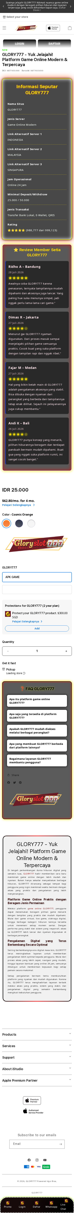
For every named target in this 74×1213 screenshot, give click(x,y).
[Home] (26, 28)
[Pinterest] (21, 783)
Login (22, 1206)
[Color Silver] (31, 523)
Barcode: (26, 70)
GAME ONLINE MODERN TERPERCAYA (30, 589)
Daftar (36, 1206)
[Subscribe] (60, 1144)
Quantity (8, 642)
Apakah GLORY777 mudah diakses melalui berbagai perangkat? (32, 730)
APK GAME (12, 577)
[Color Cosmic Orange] (6, 523)
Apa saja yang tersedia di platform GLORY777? (33, 715)
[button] (4, 28)
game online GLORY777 (41, 908)
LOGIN (19, 43)
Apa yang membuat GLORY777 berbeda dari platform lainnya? (36, 745)
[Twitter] (15, 783)
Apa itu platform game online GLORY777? (29, 700)
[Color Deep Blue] (19, 523)
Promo (8, 1206)
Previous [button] (3, 6)
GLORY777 (28, 873)
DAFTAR (54, 43)
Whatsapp (51, 1206)
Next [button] (70, 6)
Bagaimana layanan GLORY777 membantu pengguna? (30, 760)
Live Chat (63, 1206)
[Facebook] (9, 783)
